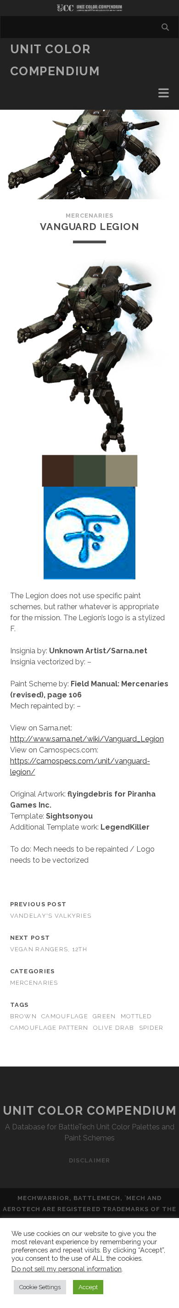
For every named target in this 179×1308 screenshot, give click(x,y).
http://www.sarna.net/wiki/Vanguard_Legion (87, 739)
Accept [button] (88, 1287)
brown (23, 1016)
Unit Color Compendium (90, 1110)
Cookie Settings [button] (40, 1287)
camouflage (64, 1016)
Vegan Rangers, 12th (48, 949)
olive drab (113, 1027)
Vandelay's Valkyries (51, 915)
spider (151, 1027)
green (104, 1016)
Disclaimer (89, 1160)
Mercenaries (89, 215)
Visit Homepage (89, 8)
